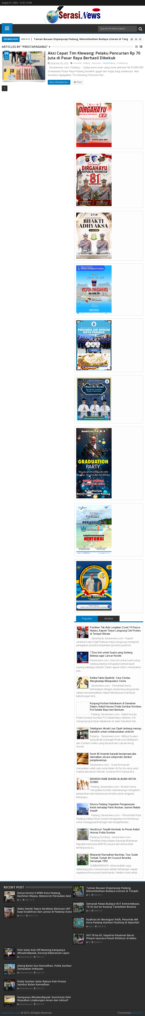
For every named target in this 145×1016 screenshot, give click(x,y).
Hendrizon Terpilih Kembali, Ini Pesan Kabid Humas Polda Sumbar (115, 831)
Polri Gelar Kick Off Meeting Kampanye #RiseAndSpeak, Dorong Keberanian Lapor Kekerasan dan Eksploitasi (43, 953)
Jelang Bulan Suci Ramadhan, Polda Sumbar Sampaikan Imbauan (44, 967)
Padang (86, 63)
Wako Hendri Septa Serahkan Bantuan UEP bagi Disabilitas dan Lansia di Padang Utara (44, 910)
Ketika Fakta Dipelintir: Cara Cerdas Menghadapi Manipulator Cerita (110, 679)
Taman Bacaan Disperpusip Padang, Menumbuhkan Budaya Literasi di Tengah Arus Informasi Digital (112, 891)
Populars (87, 618)
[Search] (140, 29)
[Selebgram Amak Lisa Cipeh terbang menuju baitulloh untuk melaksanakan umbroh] (82, 733)
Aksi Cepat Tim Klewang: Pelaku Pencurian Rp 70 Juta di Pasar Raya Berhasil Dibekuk (94, 55)
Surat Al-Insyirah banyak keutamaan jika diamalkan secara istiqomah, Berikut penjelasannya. (113, 757)
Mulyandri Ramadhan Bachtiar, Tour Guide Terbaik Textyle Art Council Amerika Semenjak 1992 (114, 858)
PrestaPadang (109, 63)
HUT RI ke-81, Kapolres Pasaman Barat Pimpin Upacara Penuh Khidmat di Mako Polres (111, 938)
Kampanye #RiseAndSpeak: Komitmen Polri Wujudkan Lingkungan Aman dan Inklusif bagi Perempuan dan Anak (44, 1000)
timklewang (122, 63)
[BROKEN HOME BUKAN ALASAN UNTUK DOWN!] (82, 784)
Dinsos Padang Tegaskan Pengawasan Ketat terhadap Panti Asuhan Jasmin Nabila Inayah (115, 807)
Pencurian (96, 63)
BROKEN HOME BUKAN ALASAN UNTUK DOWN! (113, 780)
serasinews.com (11, 1012)
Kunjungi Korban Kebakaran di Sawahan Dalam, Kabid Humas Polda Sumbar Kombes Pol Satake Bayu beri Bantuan (115, 706)
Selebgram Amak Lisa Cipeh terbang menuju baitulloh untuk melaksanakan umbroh (115, 730)
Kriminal (78, 63)
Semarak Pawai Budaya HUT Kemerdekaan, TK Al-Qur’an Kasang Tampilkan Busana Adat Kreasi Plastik (113, 906)
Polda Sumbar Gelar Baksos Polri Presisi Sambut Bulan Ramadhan (41, 983)
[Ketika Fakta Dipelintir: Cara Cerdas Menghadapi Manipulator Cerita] (82, 682)
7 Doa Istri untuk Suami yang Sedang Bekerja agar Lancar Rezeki (111, 654)
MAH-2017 (137, 1012)
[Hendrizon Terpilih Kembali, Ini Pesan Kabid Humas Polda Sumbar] (82, 834)
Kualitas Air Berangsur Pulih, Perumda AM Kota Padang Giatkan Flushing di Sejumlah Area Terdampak (112, 922)
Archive (109, 618)
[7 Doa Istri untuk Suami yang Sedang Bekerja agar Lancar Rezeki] (82, 657)
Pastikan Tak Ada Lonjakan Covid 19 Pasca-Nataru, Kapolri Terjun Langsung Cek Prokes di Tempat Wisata (115, 630)
